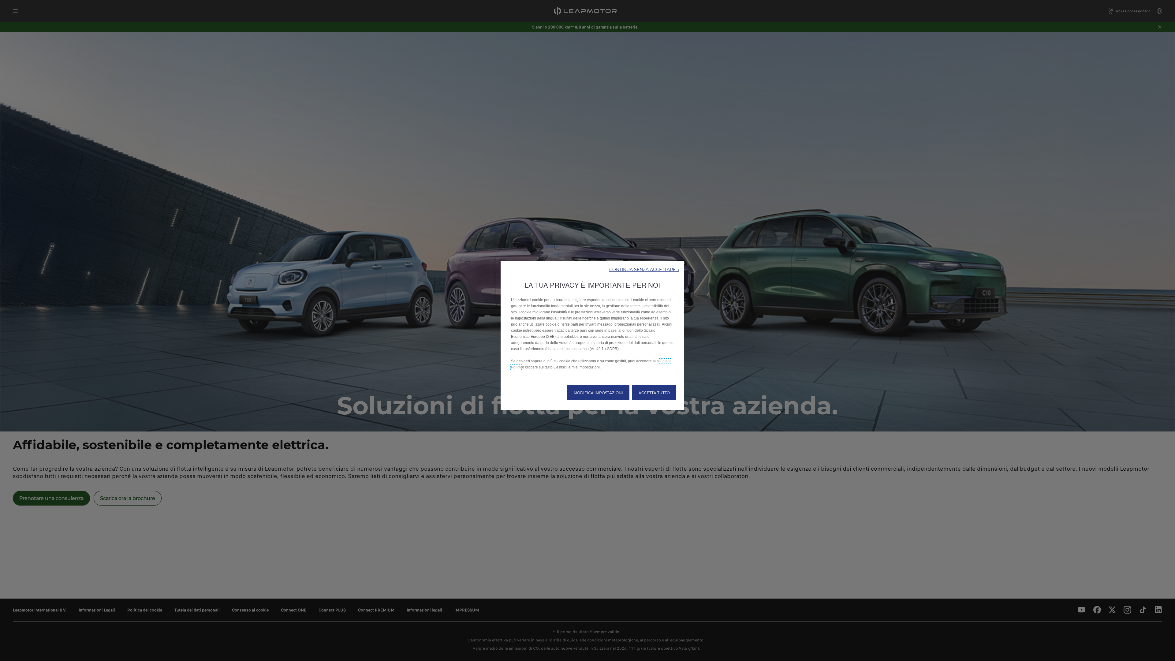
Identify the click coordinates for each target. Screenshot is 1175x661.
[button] (644, 269)
